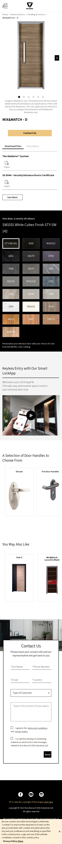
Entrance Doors (17, 14)
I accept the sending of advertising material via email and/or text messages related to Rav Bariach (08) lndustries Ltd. (29, 742)
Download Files (13, 146)
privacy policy (21, 731)
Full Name (17, 666)
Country (37, 680)
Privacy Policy (10, 841)
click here (48, 801)
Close (20, 841)
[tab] (13, 146)
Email (14, 680)
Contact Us (29, 133)
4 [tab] (33, 97)
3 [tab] (28, 97)
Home (5, 14)
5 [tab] (38, 97)
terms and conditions (37, 728)
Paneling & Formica (36, 14)
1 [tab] (19, 97)
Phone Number (41, 666)
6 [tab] (43, 97)
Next (57, 58)
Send (47, 754)
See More (12, 197)
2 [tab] (23, 97)
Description (33, 146)
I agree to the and (29, 730)
